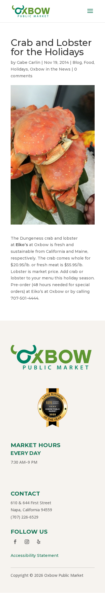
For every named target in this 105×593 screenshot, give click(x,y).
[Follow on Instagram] (26, 541)
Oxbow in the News (50, 69)
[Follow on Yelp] (38, 541)
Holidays (19, 69)
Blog (77, 62)
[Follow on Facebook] (15, 541)
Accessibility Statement (35, 555)
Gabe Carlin (28, 62)
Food (89, 62)
